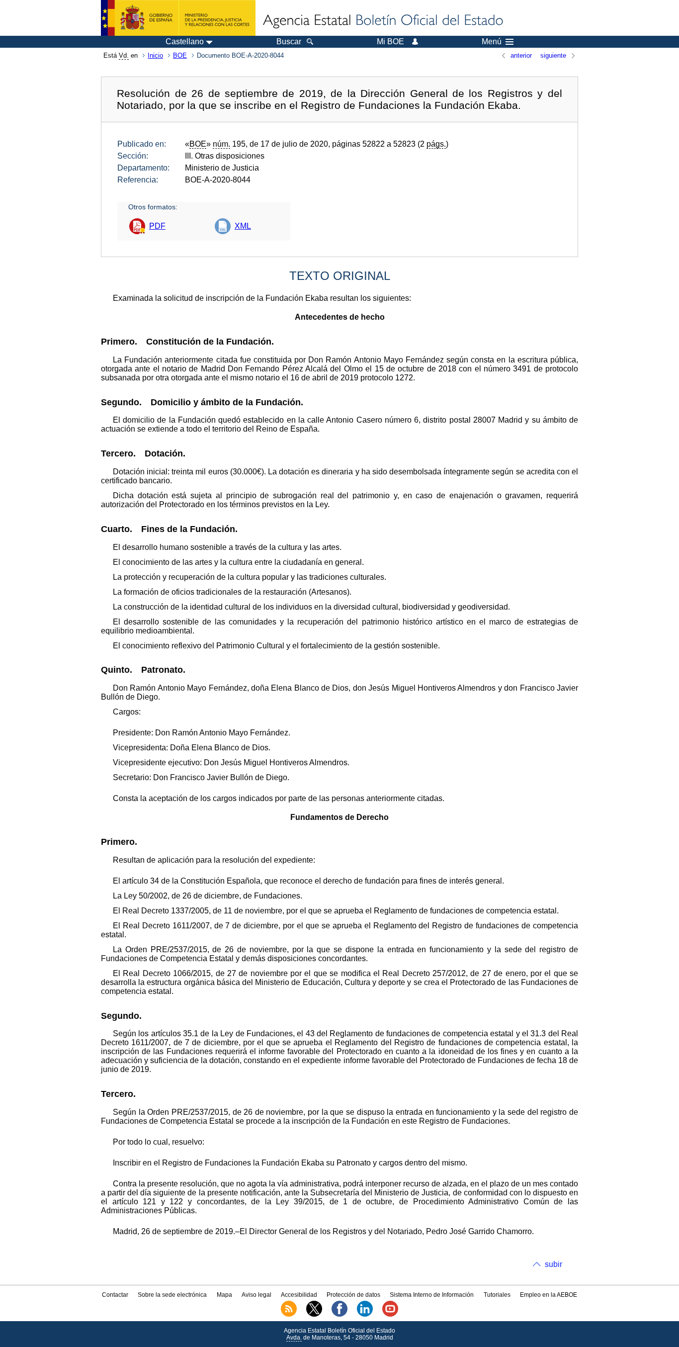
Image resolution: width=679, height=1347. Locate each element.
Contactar (115, 1294)
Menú (492, 42)
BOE (180, 55)
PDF (157, 226)
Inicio (155, 55)
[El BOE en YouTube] (390, 1314)
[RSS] (289, 1314)
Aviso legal (256, 1294)
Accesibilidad (299, 1294)
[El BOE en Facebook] (339, 1314)
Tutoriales (497, 1294)
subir (553, 1264)
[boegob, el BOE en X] (314, 1314)
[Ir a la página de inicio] (382, 21)
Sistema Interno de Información (432, 1294)
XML (243, 226)
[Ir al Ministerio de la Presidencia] (178, 18)
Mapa (224, 1294)
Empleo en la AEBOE (548, 1294)
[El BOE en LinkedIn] (365, 1314)
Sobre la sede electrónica (172, 1294)
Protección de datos (353, 1294)
